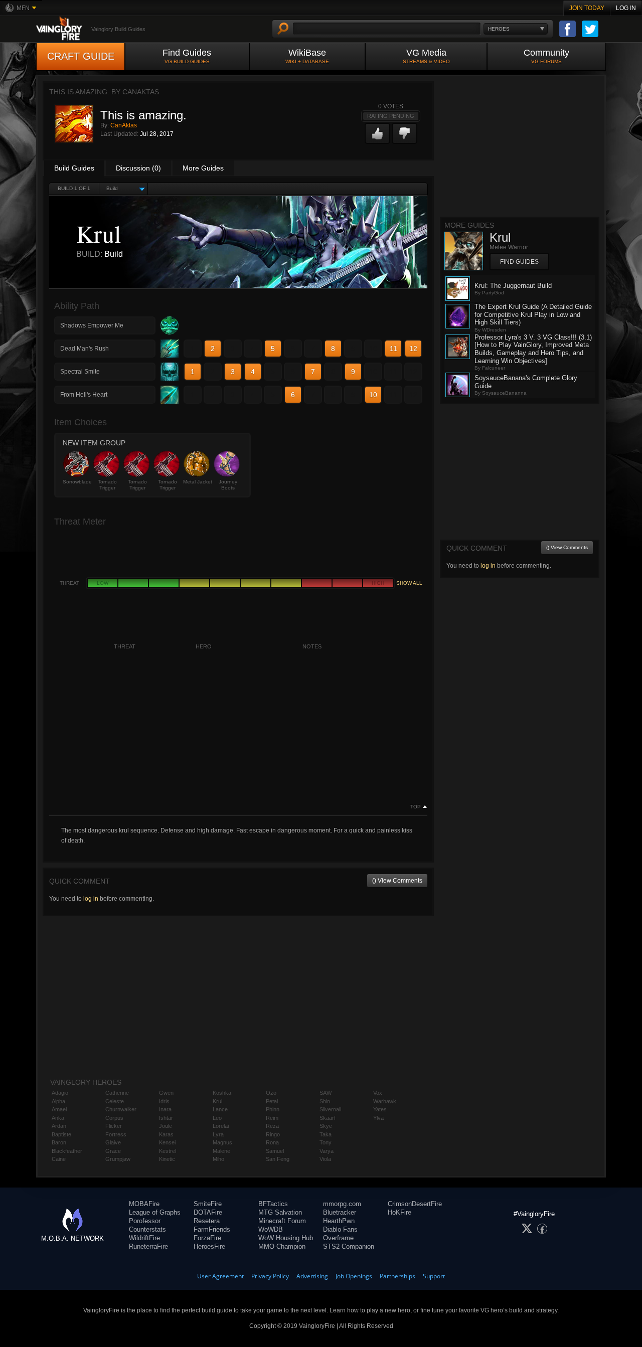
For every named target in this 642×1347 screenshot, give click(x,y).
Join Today (586, 8)
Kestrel (167, 1151)
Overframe (338, 1238)
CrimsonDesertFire (415, 1204)
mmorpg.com (342, 1204)
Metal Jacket (197, 481)
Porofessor (144, 1221)
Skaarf (327, 1118)
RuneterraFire (148, 1246)
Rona (272, 1142)
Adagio (60, 1093)
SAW (325, 1093)
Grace (113, 1151)
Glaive (113, 1142)
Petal (272, 1101)
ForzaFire (207, 1238)
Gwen (166, 1093)
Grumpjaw (117, 1159)
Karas (166, 1134)
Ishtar (166, 1118)
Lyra (218, 1134)
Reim (272, 1118)
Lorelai (221, 1126)
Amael (59, 1109)
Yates (380, 1109)
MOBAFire (144, 1204)
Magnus (222, 1142)
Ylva (378, 1118)
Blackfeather (67, 1151)
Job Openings (354, 1276)
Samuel (275, 1151)
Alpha (58, 1101)
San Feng (277, 1159)
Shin (324, 1101)
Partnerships (397, 1276)
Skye (325, 1126)
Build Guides (74, 168)
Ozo (271, 1093)
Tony (325, 1142)
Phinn (272, 1109)
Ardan (59, 1126)
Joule (165, 1126)
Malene (221, 1151)
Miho (218, 1159)
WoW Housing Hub (285, 1238)
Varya (326, 1151)
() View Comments (397, 880)
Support (434, 1276)
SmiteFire (208, 1204)
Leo (217, 1118)
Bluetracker (339, 1212)
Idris (164, 1101)
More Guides (203, 168)
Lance (220, 1109)
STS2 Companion (348, 1246)
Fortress (115, 1134)
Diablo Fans (340, 1229)
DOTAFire (208, 1212)
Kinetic (167, 1159)
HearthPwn (339, 1221)
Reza (272, 1126)
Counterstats (147, 1229)
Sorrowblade (77, 481)
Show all (409, 583)
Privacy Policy (270, 1276)
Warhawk (384, 1101)
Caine (59, 1159)
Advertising (312, 1276)
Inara (165, 1109)
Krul (217, 1101)
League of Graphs (155, 1212)
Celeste (114, 1101)
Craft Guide (80, 56)
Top (415, 806)
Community (546, 56)
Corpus (114, 1118)
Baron (59, 1142)
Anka (58, 1118)
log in (90, 898)
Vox (377, 1093)
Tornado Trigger (107, 484)
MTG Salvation (280, 1212)
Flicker (113, 1126)
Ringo (273, 1134)
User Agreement (220, 1276)
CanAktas (123, 125)
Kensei (167, 1142)
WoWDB (270, 1229)
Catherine (117, 1093)
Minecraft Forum (282, 1221)
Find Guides (187, 56)
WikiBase (307, 56)
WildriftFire (144, 1238)
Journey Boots (228, 484)
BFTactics (273, 1204)
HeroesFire (209, 1246)
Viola (325, 1159)
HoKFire (399, 1212)
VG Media (426, 56)
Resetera (207, 1221)
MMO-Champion (281, 1246)
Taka (325, 1134)
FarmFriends (212, 1229)
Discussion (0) (138, 168)
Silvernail (330, 1109)
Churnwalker (120, 1109)
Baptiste (61, 1134)
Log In (626, 8)
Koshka (222, 1093)
